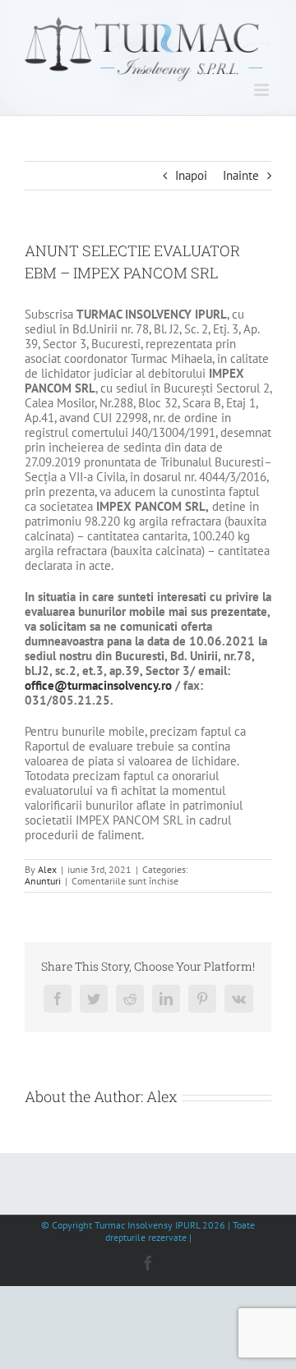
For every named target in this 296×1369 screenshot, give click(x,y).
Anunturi (43, 881)
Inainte (241, 175)
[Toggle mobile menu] (262, 90)
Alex (47, 869)
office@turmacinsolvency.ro (98, 685)
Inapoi (191, 175)
